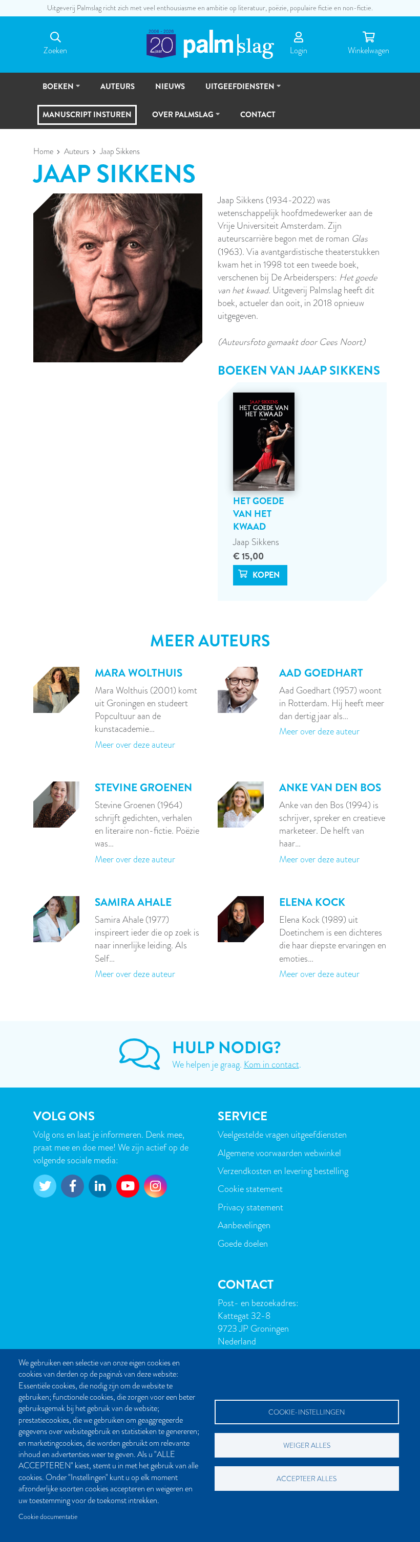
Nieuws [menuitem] (170, 86)
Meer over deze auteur (135, 744)
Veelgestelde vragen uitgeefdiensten (282, 1134)
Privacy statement (250, 1207)
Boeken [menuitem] (53, 91)
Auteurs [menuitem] (117, 86)
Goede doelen (243, 1243)
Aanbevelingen (244, 1225)
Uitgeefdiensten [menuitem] (235, 91)
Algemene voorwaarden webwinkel (279, 1152)
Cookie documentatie (47, 1517)
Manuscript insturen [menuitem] (87, 114)
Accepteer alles (307, 1479)
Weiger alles (306, 1445)
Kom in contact (271, 1064)
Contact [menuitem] (258, 114)
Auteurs (76, 151)
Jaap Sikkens (256, 541)
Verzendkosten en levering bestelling (283, 1170)
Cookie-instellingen (306, 1412)
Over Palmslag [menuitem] (178, 119)
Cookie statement (250, 1188)
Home (43, 151)
